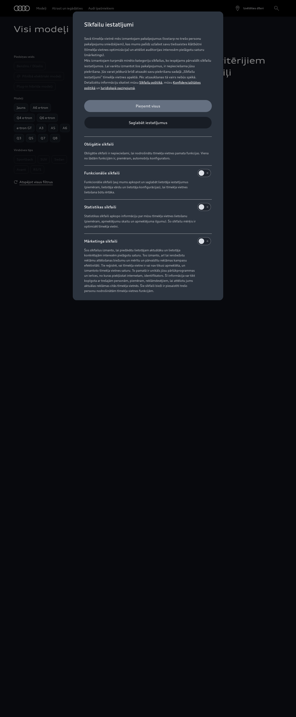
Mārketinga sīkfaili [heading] (100, 241)
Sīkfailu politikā (150, 82)
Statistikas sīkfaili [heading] (100, 207)
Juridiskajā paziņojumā (118, 88)
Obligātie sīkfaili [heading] (99, 144)
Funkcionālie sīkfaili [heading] (102, 173)
